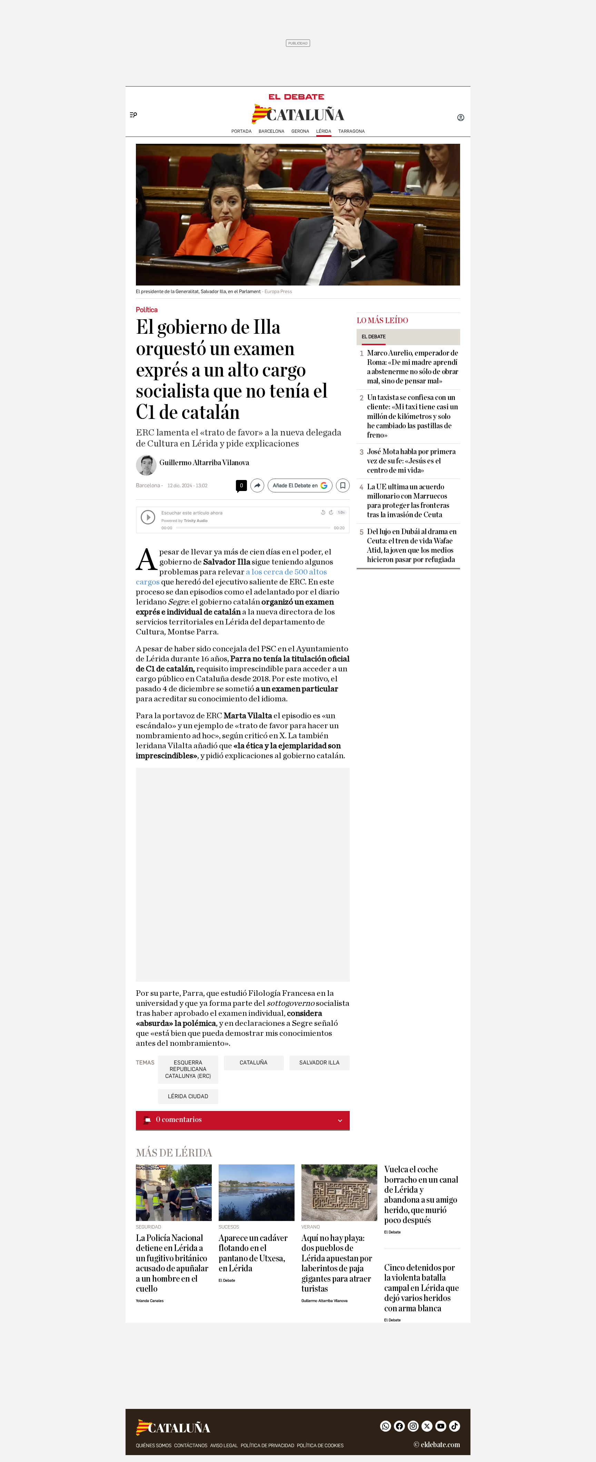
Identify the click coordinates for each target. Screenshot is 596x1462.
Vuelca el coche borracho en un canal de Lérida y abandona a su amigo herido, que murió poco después (421, 1195)
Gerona (300, 131)
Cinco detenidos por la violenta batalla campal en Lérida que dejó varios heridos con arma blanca (421, 1288)
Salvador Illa (319, 1062)
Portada (241, 131)
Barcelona (272, 131)
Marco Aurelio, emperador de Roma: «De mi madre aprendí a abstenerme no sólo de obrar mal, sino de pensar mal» (412, 367)
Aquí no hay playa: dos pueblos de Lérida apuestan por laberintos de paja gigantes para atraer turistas (336, 1263)
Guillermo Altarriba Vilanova (204, 463)
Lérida (323, 131)
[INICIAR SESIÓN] (461, 118)
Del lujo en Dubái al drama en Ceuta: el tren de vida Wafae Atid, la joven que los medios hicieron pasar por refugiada (412, 546)
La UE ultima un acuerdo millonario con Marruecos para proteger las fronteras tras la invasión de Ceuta (408, 501)
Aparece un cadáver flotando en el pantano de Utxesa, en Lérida (253, 1253)
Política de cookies (320, 1446)
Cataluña (254, 1062)
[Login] (461, 118)
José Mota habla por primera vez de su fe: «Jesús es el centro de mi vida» (411, 461)
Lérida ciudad (188, 1096)
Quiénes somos (153, 1446)
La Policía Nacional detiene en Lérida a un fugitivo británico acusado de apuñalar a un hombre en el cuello (172, 1263)
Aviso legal (224, 1446)
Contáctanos (190, 1446)
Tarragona (351, 131)
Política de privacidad (267, 1446)
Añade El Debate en (295, 485)
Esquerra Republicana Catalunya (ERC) (188, 1069)
